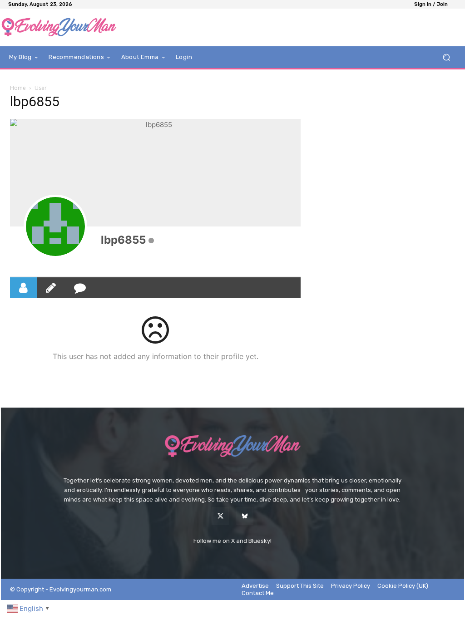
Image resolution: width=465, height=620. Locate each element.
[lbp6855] (55, 226)
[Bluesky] (244, 516)
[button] (446, 57)
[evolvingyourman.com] (59, 27)
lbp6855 (123, 239)
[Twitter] (220, 516)
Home (18, 88)
